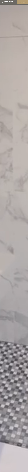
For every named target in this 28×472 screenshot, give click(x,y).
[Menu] (2, 2)
